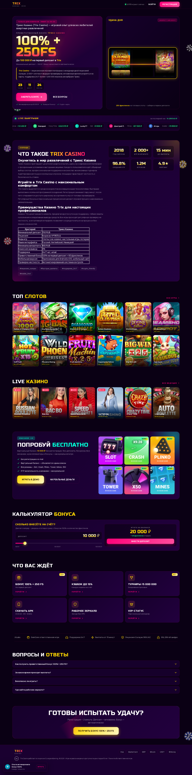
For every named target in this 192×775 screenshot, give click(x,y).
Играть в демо (30, 479)
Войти (152, 4)
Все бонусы (60, 97)
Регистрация (169, 4)
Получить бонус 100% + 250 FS (96, 730)
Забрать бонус (30, 97)
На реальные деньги (62, 479)
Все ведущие (169, 383)
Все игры (172, 298)
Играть (41, 767)
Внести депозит (140, 541)
